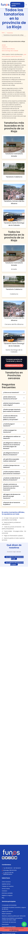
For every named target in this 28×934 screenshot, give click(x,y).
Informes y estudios (7, 893)
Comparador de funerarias (9, 905)
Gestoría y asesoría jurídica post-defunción (14, 916)
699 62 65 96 (9, 870)
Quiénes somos (6, 884)
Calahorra (4, 47)
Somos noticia (6, 888)
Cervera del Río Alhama (8, 49)
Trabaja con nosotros (7, 886)
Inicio (3, 32)
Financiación (5, 924)
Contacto (4, 891)
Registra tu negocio (7, 895)
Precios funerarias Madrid (9, 926)
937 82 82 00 (17, 868)
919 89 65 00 (15, 930)
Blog (3, 897)
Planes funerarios (6, 913)
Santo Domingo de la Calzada (10, 50)
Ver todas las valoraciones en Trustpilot (15, 563)
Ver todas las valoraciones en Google (15, 558)
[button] (26, 5)
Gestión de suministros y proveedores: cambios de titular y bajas (12, 919)
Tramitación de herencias (9, 922)
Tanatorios (10, 33)
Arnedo (4, 45)
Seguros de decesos (7, 911)
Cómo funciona (6, 882)
